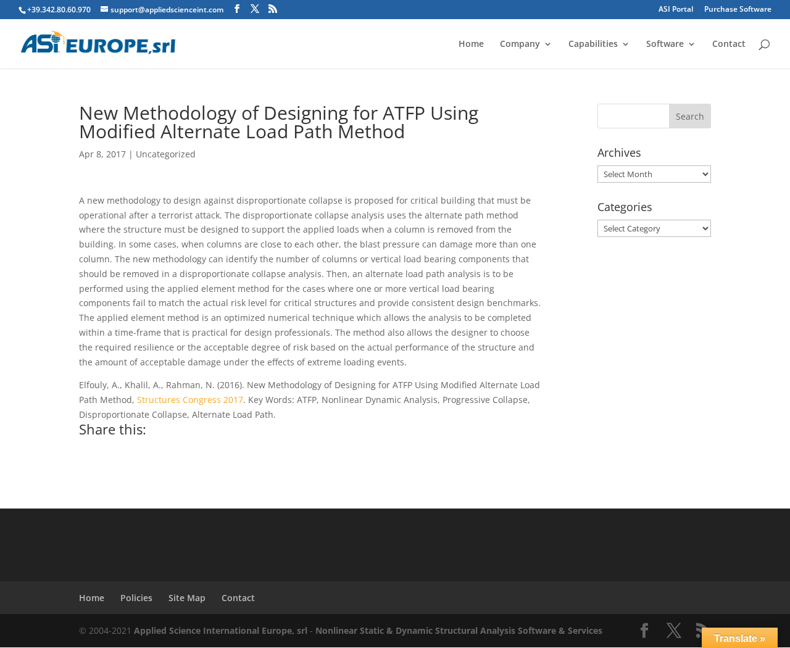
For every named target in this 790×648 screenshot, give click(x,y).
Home (471, 44)
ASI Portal (676, 10)
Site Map (187, 598)
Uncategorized (166, 154)
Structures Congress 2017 (190, 399)
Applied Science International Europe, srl (220, 630)
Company (520, 44)
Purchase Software (737, 10)
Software (665, 44)
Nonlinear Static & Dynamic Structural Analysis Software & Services (458, 630)
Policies (136, 598)
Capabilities (593, 44)
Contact (729, 44)
